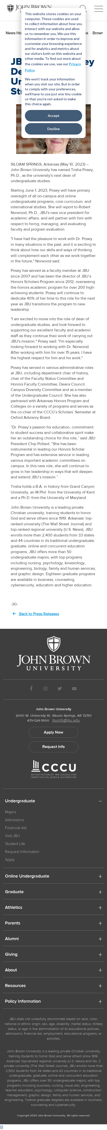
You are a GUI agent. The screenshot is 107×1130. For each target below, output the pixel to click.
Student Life (15, 844)
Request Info (53, 746)
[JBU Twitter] (59, 689)
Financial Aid (15, 828)
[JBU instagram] (45, 689)
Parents (12, 923)
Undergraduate (20, 801)
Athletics (13, 907)
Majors (10, 812)
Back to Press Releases (38, 613)
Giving (11, 954)
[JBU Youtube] (74, 689)
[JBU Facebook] (31, 689)
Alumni (12, 939)
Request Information (22, 852)
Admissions (14, 820)
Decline (53, 129)
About (11, 970)
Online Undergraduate (27, 876)
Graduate (14, 892)
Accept (53, 115)
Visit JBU (12, 836)
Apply (10, 860)
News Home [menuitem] (16, 33)
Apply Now (53, 732)
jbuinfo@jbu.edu (66, 720)
